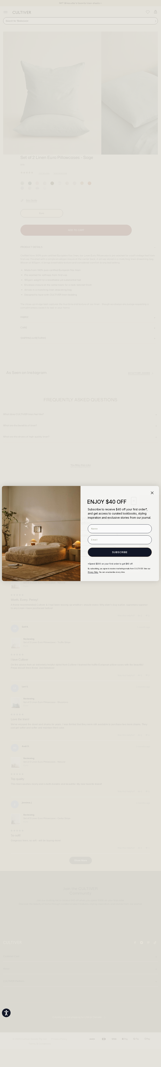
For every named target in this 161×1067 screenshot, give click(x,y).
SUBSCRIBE (119, 552)
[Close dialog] (152, 493)
